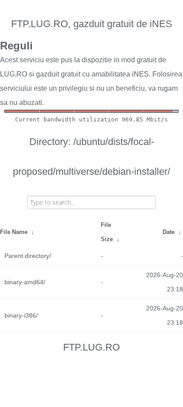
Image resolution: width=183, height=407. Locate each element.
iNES (140, 74)
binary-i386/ (21, 315)
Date (169, 232)
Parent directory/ (27, 255)
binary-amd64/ (24, 282)
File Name (14, 232)
